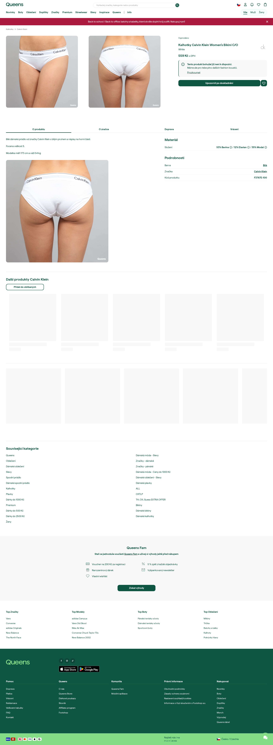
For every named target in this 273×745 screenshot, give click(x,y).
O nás (61, 689)
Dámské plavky (144, 483)
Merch (220, 712)
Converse (10, 623)
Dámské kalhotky (145, 516)
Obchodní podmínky (174, 689)
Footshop (63, 712)
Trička (206, 623)
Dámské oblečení (15, 466)
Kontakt (10, 717)
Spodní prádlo (13, 477)
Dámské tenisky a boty (149, 623)
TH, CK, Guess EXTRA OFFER (151, 499)
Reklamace (11, 703)
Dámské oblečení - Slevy (148, 477)
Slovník (62, 703)
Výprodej (221, 717)
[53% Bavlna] (231, 147)
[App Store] (68, 669)
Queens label (223, 722)
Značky (55, 12)
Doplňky (43, 12)
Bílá (265, 165)
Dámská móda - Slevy (147, 455)
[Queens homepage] (14, 5)
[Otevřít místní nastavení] (238, 4)
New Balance (12, 633)
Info (129, 12)
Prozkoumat (193, 72)
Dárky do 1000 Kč (15, 499)
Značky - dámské (145, 461)
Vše (245, 12)
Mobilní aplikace (119, 693)
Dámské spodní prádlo (18, 483)
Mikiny (207, 618)
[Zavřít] (267, 21)
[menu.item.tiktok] (72, 660)
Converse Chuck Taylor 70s (85, 633)
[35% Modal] (265, 147)
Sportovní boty (145, 628)
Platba (9, 693)
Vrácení (9, 698)
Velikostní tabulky (14, 708)
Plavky (9, 494)
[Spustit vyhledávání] (177, 5)
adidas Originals (13, 628)
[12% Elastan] (248, 147)
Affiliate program (67, 708)
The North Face (13, 637)
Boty (20, 12)
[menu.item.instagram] (67, 660)
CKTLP (139, 494)
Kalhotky (10, 488)
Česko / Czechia (230, 739)
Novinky (10, 12)
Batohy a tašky (211, 628)
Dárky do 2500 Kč (15, 516)
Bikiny (139, 505)
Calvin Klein (260, 171)
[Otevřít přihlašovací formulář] (245, 4)
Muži (253, 12)
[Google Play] (89, 669)
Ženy (261, 12)
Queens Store (65, 693)
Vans (8, 618)
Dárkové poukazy (67, 698)
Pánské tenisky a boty (148, 618)
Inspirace (104, 12)
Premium (67, 12)
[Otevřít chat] (265, 737)
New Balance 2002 (81, 637)
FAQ (8, 712)
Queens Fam (130, 554)
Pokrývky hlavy (211, 637)
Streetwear (81, 12)
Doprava (10, 689)
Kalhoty (207, 633)
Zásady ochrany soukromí (176, 693)
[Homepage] (31, 662)
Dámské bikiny (143, 510)
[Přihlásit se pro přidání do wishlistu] (264, 83)
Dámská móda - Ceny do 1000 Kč (153, 472)
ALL (138, 488)
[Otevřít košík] (265, 4)
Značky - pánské (144, 466)
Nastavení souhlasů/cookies (177, 698)
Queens (116, 12)
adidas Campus (79, 618)
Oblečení (31, 12)
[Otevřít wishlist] (258, 4)
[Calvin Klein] (263, 47)
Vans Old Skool (79, 623)
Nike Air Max (78, 628)
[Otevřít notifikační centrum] (252, 4)
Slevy (93, 12)
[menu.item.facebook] (61, 660)
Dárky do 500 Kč (14, 510)
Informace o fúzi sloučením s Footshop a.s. (185, 703)
